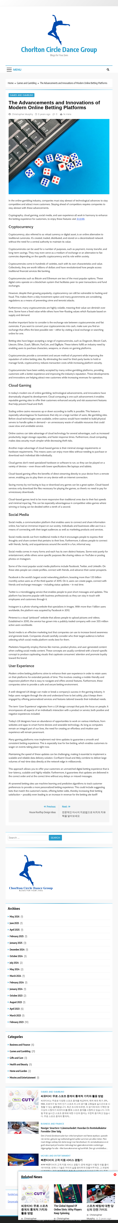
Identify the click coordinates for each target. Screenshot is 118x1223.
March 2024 (15, 975)
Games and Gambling (21, 95)
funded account (15, 1194)
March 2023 (15, 1015)
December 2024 (17, 949)
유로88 (81, 218)
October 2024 (16, 956)
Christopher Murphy (22, 114)
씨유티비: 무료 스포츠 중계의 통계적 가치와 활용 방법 (34, 1209)
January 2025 (16, 942)
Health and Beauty (19, 1064)
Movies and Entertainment (23, 1077)
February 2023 (17, 1022)
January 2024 (16, 989)
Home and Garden (18, 1071)
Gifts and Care (16, 1057)
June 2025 (14, 923)
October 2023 (16, 995)
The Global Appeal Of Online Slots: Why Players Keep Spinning (68, 1209)
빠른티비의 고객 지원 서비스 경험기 (62, 1160)
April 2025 (15, 929)
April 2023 (15, 1008)
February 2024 (17, 982)
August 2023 (16, 1002)
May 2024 (15, 969)
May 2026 (15, 916)
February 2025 (17, 936)
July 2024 (14, 962)
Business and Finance (20, 1044)
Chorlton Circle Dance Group (59, 49)
